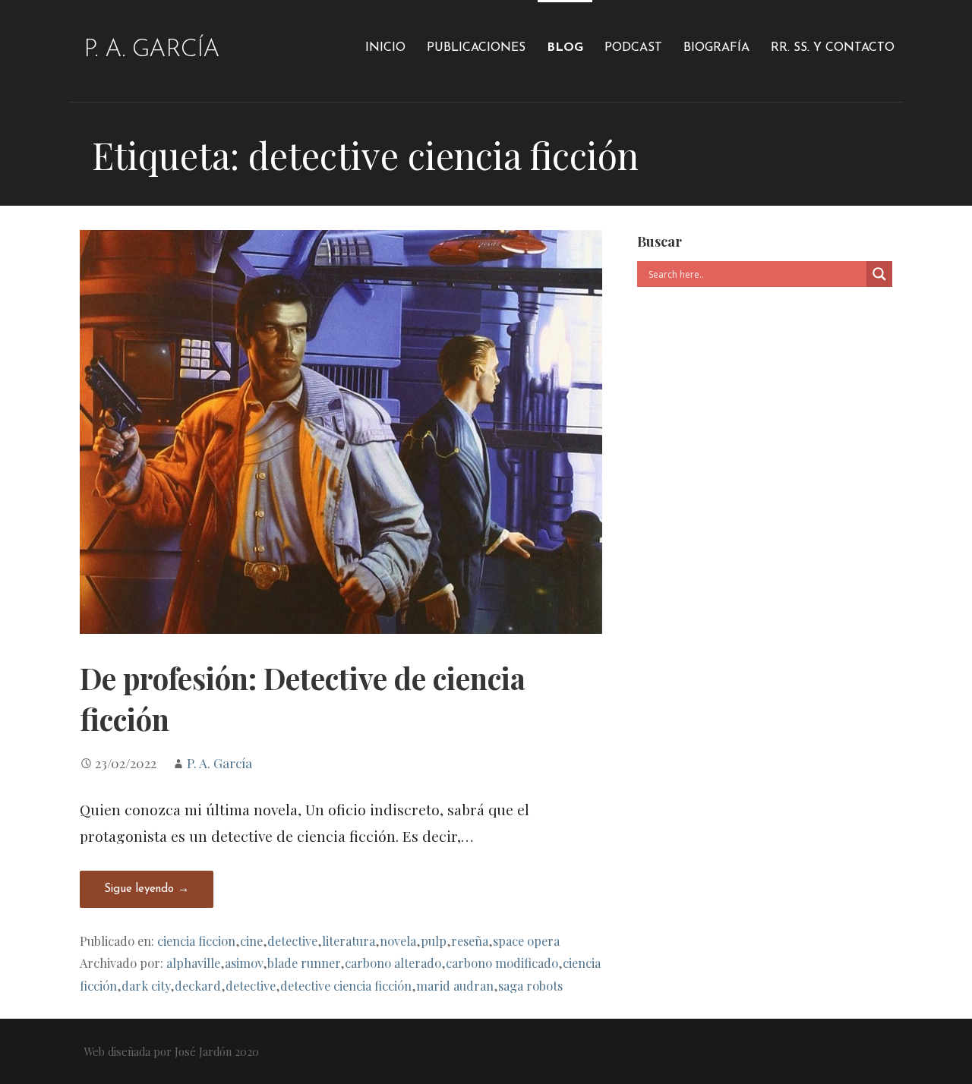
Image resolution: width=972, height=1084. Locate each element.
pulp (434, 940)
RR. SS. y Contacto (833, 48)
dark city (146, 985)
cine (251, 940)
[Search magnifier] (879, 274)
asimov (244, 962)
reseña (469, 940)
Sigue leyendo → (146, 889)
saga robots (530, 985)
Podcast (633, 48)
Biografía (716, 48)
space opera (526, 940)
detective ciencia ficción (346, 985)
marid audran (455, 985)
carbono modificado (502, 962)
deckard (198, 985)
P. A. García (151, 50)
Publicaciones (476, 48)
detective (292, 940)
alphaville (193, 962)
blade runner (303, 962)
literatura (348, 940)
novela (398, 940)
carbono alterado (393, 962)
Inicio (385, 48)
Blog (565, 48)
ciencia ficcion (196, 940)
